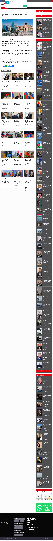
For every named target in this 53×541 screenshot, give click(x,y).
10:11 (45, 76)
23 (51, 496)
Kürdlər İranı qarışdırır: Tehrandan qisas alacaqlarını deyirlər (47, 450)
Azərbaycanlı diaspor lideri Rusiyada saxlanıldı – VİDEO (47, 243)
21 (47, 496)
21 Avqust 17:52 (46, 219)
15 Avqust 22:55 (17, 165)
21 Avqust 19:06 (46, 204)
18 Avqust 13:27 (6, 145)
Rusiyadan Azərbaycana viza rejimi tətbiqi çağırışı (16, 122)
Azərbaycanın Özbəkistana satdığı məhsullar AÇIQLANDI (47, 80)
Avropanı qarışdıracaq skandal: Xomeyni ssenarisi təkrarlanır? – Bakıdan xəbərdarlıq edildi (28, 183)
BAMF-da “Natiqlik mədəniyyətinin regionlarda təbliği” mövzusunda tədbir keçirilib (46, 312)
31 (38, 499)
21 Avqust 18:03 (46, 210)
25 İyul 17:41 (46, 445)
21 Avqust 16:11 (46, 339)
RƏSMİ (21, 533)
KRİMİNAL (21, 519)
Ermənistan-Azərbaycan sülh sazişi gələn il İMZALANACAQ (6, 180)
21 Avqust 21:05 (46, 154)
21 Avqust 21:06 (46, 147)
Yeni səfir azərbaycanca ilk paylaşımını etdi (29, 121)
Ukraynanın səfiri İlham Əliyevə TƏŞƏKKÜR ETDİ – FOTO (6, 162)
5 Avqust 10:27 (46, 382)
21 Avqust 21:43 (46, 129)
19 (42, 496)
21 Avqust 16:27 (46, 316)
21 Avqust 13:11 (17, 85)
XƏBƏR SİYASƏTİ (22, 517)
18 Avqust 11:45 (17, 145)
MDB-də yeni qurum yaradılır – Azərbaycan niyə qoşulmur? (28, 161)
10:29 (45, 56)
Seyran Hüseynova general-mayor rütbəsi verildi (47, 236)
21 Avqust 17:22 (46, 247)
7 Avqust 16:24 (46, 469)
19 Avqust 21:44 (28, 109)
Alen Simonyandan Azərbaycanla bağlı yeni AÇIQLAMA (5, 123)
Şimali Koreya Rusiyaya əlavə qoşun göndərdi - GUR (47, 151)
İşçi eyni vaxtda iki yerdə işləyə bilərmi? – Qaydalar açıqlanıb (46, 328)
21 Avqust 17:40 (46, 225)
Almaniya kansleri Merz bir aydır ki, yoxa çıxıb (47, 200)
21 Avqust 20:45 (46, 172)
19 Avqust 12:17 (6, 126)
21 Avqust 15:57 (46, 358)
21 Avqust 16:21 (46, 324)
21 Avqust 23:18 (46, 105)
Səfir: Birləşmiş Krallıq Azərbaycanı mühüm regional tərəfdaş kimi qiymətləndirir (6, 84)
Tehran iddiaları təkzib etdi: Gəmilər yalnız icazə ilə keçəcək (47, 386)
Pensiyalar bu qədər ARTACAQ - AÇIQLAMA (46, 109)
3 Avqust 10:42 (46, 390)
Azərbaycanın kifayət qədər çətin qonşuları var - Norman (28, 83)
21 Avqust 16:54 (46, 283)
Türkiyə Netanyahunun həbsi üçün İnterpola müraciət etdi (47, 280)
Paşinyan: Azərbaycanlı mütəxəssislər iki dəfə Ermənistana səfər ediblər (17, 181)
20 (45, 496)
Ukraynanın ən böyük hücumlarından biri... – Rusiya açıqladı (47, 474)
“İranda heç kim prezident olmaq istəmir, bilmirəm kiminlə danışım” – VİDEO (46, 61)
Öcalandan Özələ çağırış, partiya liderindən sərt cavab (47, 362)
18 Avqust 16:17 (28, 124)
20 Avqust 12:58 (17, 106)
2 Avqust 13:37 (46, 477)
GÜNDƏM (16, 533)
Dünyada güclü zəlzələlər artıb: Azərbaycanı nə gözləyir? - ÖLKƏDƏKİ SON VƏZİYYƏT (47, 44)
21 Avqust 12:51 (28, 86)
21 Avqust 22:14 (46, 120)
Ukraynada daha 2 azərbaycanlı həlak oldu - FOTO (46, 336)
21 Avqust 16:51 (46, 292)
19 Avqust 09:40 (17, 125)
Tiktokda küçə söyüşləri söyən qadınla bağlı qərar (46, 442)
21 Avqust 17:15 (46, 254)
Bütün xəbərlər (44, 369)
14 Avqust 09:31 (6, 184)
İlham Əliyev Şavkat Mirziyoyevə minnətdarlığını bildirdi (47, 321)
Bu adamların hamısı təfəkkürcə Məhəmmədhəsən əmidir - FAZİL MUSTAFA (46, 354)
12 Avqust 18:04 (28, 190)
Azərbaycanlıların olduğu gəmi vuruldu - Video (47, 303)
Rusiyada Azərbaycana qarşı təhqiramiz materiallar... (17, 141)
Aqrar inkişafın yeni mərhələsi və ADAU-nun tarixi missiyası (46, 102)
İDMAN (16, 517)
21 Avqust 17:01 (46, 276)
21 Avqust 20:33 (46, 35)
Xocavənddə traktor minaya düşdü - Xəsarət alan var (46, 32)
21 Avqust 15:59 (46, 348)
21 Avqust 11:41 (6, 108)
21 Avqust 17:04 (46, 263)
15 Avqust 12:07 (28, 164)
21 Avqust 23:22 (46, 97)
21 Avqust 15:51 (46, 366)
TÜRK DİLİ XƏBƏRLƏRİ (19, 526)
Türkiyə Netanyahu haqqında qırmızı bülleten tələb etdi (46, 251)
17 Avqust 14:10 (6, 165)
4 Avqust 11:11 (46, 405)
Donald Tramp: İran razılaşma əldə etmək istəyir (47, 394)
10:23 (45, 66)
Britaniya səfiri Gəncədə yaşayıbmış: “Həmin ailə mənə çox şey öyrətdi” (5, 104)
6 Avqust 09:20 (46, 483)
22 (49, 496)
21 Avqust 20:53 (46, 163)
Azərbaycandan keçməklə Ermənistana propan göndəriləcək (47, 88)
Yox (21, 5)
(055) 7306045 (30, 523)
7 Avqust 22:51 (46, 397)
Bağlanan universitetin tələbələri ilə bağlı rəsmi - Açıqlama (47, 133)
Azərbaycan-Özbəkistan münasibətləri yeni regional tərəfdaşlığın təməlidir (47, 142)
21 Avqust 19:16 (46, 196)
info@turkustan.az (31, 528)
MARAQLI (22, 531)
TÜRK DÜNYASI (17, 529)
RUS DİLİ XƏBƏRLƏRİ (18, 524)
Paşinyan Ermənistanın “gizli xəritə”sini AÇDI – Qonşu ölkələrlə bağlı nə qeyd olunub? (47, 72)
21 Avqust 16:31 (46, 306)
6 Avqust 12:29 (46, 438)
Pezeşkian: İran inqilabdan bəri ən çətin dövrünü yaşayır (47, 457)
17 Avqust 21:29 (28, 145)
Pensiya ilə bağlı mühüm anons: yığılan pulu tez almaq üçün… (47, 26)
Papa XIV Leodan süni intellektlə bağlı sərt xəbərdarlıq (47, 193)
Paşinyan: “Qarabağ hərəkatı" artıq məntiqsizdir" (16, 102)
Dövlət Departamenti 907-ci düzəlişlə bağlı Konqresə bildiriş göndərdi (17, 162)
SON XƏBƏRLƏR (40, 38)
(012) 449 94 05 (30, 521)
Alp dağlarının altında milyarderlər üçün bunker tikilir (47, 117)
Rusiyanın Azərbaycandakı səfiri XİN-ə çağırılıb (6, 141)
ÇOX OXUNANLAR (40, 373)
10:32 (45, 48)
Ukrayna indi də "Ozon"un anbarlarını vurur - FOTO (46, 52)
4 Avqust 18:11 (46, 453)
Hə (24, 5)
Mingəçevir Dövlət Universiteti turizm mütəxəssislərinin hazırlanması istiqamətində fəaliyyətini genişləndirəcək (46, 270)
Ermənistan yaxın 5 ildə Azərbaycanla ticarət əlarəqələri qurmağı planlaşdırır (28, 104)
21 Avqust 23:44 (46, 91)
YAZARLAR (17, 531)
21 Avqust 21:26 (46, 137)
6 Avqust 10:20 (46, 420)
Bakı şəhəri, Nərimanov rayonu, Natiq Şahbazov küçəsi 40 (31, 518)
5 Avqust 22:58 (46, 414)
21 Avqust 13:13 (6, 89)
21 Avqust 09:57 (46, 28)
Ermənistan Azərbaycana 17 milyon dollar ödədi (28, 141)
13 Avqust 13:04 (17, 185)
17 (38, 496)
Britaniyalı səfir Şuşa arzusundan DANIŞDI (17, 83)
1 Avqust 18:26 (46, 429)
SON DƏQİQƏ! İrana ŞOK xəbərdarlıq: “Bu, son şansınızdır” (47, 401)
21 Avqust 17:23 (46, 239)
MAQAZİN (16, 519)
